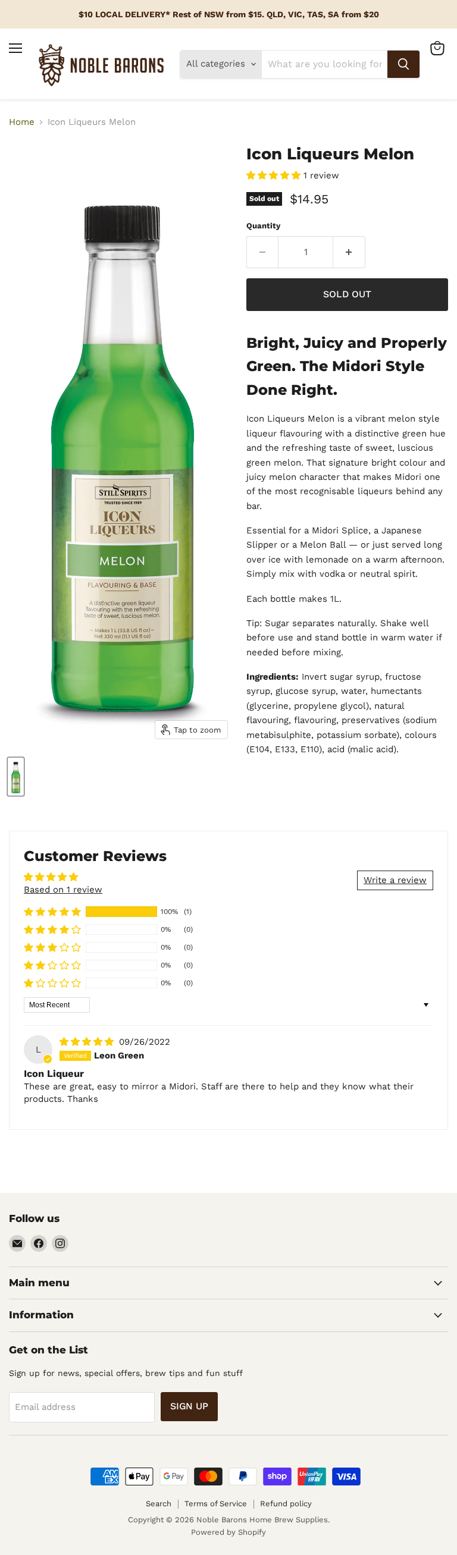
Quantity (263, 225)
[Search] (403, 64)
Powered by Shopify (228, 1532)
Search (158, 1503)
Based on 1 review (63, 889)
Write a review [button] (395, 880)
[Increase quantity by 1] (349, 252)
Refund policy (286, 1503)
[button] (274, 175)
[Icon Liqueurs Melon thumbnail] (16, 777)
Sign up (189, 1406)
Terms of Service (215, 1503)
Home (22, 122)
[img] (88, 1041)
